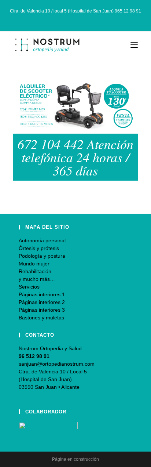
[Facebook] (68, 18)
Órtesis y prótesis (39, 248)
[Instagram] (76, 18)
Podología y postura (42, 256)
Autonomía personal (42, 240)
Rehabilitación (35, 271)
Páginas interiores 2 (42, 302)
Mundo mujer (34, 264)
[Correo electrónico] (84, 18)
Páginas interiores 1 (42, 294)
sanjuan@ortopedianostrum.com (57, 364)
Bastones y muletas (41, 318)
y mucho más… (37, 279)
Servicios (29, 287)
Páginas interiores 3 (42, 310)
